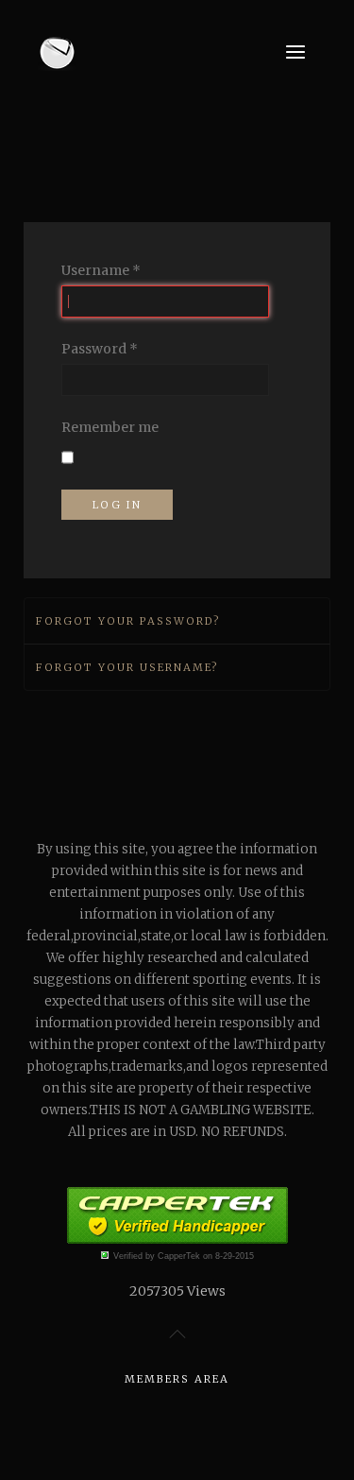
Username (101, 270)
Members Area (177, 1378)
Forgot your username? (127, 667)
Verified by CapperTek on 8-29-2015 (183, 1256)
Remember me (110, 427)
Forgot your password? (128, 621)
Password (99, 348)
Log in (117, 504)
